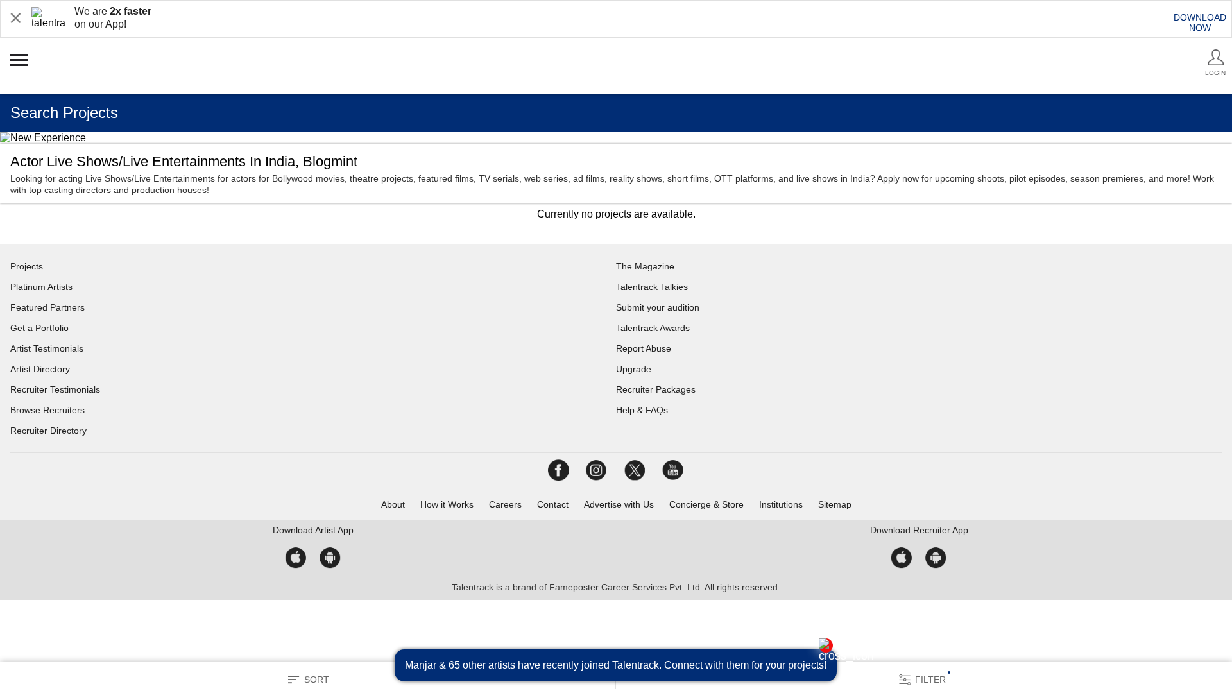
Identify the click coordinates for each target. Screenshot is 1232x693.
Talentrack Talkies (652, 287)
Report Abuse (643, 348)
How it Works (447, 504)
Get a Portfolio (39, 328)
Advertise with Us (619, 504)
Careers (505, 504)
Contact (553, 504)
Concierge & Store (706, 504)
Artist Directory (40, 369)
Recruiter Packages (656, 389)
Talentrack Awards (653, 328)
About (393, 504)
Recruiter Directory (48, 430)
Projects (26, 266)
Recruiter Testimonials (55, 389)
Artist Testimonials (46, 348)
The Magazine (645, 266)
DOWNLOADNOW (1200, 22)
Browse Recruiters (47, 410)
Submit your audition (657, 307)
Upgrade (633, 369)
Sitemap (834, 504)
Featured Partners (47, 307)
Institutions (781, 504)
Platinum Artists (41, 287)
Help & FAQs (642, 410)
